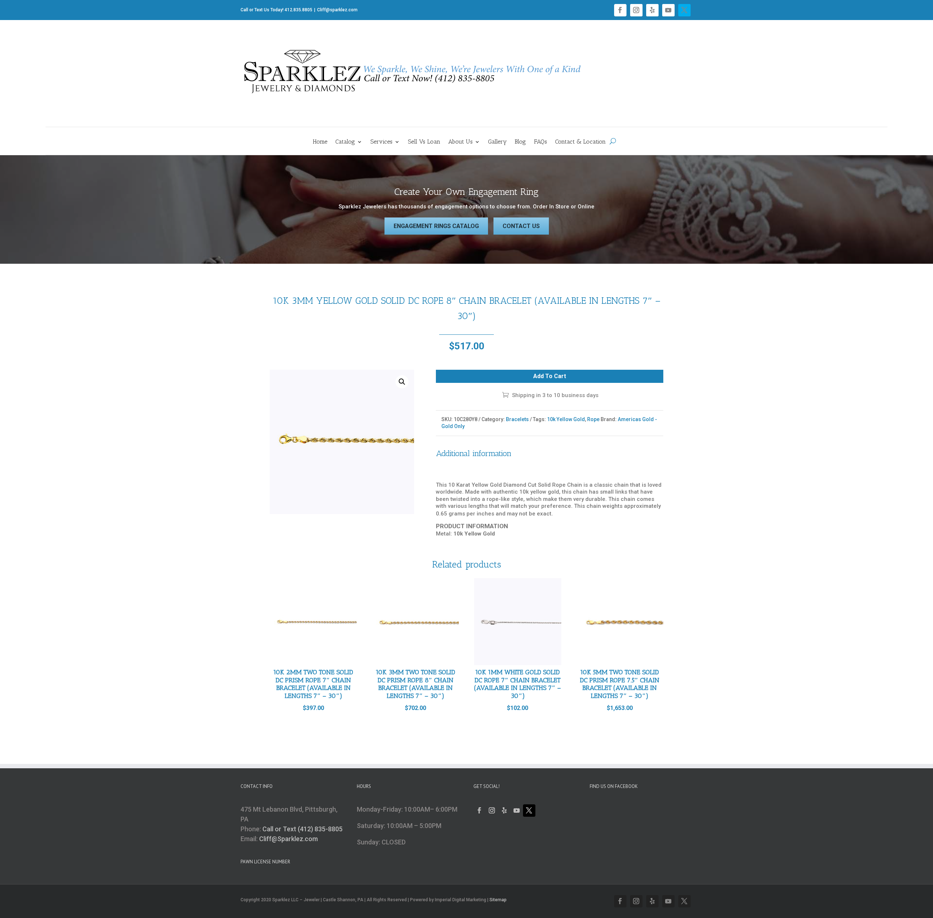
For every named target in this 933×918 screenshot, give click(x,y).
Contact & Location (580, 142)
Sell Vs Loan (424, 142)
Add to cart (549, 376)
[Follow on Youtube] (668, 10)
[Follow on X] (684, 10)
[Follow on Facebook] (620, 10)
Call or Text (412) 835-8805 (302, 829)
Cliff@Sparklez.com (288, 839)
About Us (460, 142)
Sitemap (498, 899)
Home (320, 142)
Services (381, 142)
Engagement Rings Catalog (436, 226)
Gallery (497, 142)
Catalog (345, 142)
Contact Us (521, 226)
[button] (402, 381)
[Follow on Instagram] (636, 10)
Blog (520, 142)
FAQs (540, 142)
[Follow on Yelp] (652, 10)
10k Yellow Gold (566, 419)
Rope (593, 419)
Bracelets (517, 419)
